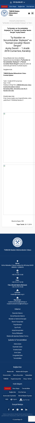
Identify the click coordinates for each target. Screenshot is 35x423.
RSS (7, 399)
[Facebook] (9, 409)
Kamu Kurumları (18, 375)
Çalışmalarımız (20, 21)
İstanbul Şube (17, 349)
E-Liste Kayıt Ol (17, 419)
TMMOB (5, 379)
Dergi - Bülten (27, 379)
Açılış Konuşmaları (17, 330)
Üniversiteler (7, 375)
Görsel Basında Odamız (17, 316)
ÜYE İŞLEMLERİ (18, 2)
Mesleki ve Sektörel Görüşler (17, 319)
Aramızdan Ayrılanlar (9, 396)
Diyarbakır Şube (17, 347)
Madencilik (10, 371)
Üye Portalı (25, 400)
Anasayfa (12, 21)
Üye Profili (17, 327)
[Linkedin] (26, 409)
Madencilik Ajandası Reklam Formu (17, 336)
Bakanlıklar (28, 375)
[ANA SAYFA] (29, 13)
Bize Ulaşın (13, 6)
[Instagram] (17, 409)
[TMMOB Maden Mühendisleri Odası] (4, 13)
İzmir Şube (17, 352)
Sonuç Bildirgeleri (17, 333)
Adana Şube (17, 344)
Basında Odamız (17, 313)
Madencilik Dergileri (22, 371)
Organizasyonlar (16, 379)
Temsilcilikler (17, 358)
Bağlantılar (21, 6)
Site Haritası (30, 6)
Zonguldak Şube (18, 355)
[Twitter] (13, 409)
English (14, 399)
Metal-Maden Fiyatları (25, 396)
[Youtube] (22, 409)
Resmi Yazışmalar (17, 321)
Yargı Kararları (17, 324)
